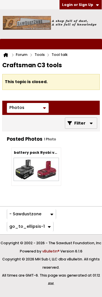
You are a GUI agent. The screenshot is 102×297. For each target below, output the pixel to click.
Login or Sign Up (77, 4)
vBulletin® (51, 251)
